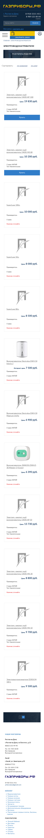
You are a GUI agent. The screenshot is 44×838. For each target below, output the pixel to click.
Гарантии (11, 827)
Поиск (35, 23)
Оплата (10, 825)
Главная (6, 40)
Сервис (10, 829)
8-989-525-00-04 (33, 17)
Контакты (11, 833)
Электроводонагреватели (21, 40)
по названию (22, 66)
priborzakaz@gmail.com (13, 785)
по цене (34, 66)
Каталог (9, 791)
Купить (22, 117)
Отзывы (10, 831)
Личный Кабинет (14, 821)
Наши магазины (13, 734)
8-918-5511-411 (33, 14)
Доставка (11, 823)
